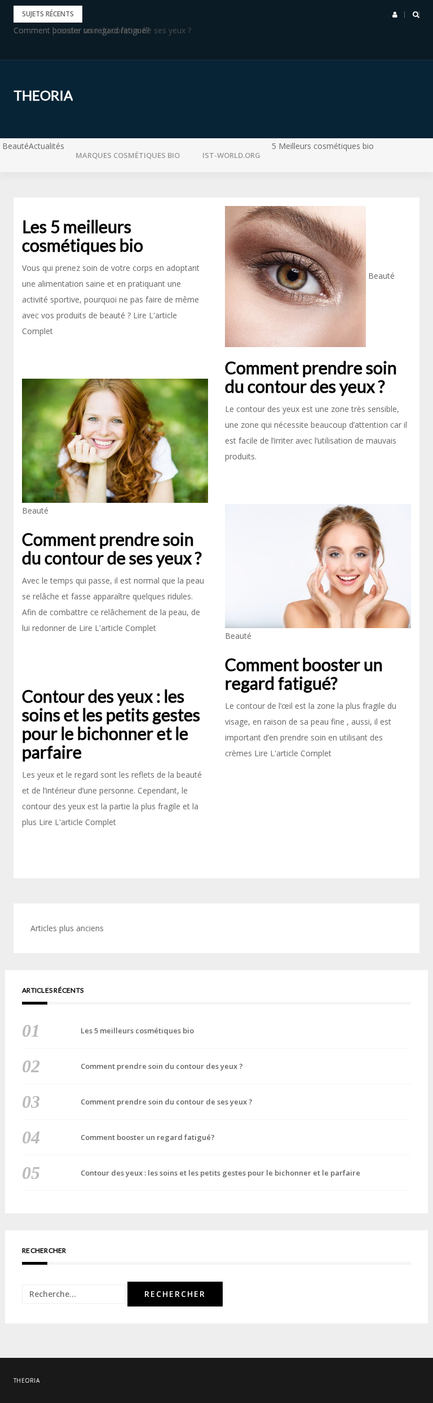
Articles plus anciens (67, 928)
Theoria (43, 95)
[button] (395, 14)
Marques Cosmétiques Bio (128, 155)
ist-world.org (231, 155)
